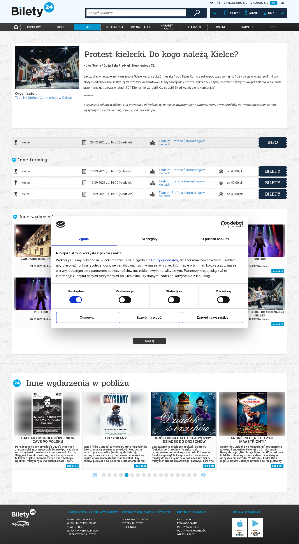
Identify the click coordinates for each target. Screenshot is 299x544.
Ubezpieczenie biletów (81, 534)
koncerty (34, 27)
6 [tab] (132, 475)
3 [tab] (115, 475)
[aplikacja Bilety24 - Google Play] (255, 536)
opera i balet (140, 27)
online (221, 27)
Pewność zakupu (188, 523)
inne (274, 27)
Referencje (129, 527)
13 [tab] (172, 475)
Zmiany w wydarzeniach (82, 530)
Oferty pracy (186, 534)
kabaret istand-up (167, 27)
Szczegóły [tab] (150, 239)
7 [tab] (138, 475)
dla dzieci (194, 27)
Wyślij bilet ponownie (81, 523)
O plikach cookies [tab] (215, 239)
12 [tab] (166, 475)
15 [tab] (183, 475)
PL (273, 2)
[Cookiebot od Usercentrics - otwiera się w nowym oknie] (224, 224)
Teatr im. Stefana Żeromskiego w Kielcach (44, 97)
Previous (94, 475)
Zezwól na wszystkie (212, 317)
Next (203, 475)
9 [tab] (149, 475)
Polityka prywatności (191, 530)
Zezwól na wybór (150, 317)
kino (60, 27)
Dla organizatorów (135, 519)
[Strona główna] (33, 16)
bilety (273, 171)
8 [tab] (144, 475)
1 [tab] (104, 475)
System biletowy (133, 523)
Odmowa (86, 317)
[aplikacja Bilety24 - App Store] (239, 536)
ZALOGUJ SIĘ (259, 2)
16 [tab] (189, 475)
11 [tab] (161, 475)
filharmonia (114, 27)
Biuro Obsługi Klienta (81, 519)
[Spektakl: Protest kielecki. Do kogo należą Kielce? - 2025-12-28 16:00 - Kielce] (47, 68)
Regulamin (184, 519)
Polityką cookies (164, 260)
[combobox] (136, 13)
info (272, 142)
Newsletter (74, 527)
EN (282, 2)
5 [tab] (127, 475)
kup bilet (278, 271)
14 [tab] (178, 475)
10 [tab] (155, 475)
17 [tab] (195, 475)
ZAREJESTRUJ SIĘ (235, 2)
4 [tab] (121, 475)
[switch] (125, 299)
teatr (87, 27)
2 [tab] (109, 475)
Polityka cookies (188, 527)
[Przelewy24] (20, 527)
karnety (247, 27)
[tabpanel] (47, 431)
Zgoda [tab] (84, 239)
